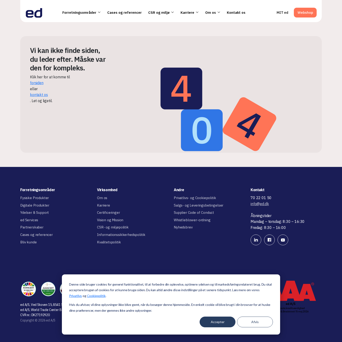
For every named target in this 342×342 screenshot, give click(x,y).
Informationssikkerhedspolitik (121, 234)
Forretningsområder (79, 12)
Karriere (187, 12)
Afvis (255, 322)
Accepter (218, 322)
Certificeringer (108, 212)
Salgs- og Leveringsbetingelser (198, 205)
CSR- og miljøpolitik (113, 227)
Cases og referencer (124, 12)
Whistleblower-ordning (192, 220)
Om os (210, 12)
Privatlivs (75, 296)
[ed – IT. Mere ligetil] (34, 12)
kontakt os (39, 94)
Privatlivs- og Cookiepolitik (195, 198)
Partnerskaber (32, 227)
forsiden (37, 82)
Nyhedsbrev (183, 227)
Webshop (305, 12)
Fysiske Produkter (34, 198)
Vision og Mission (110, 220)
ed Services (29, 220)
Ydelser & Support (34, 212)
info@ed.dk (260, 203)
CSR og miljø (159, 12)
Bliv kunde (28, 242)
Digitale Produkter (34, 205)
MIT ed (282, 12)
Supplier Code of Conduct (194, 212)
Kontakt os (236, 12)
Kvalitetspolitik (109, 242)
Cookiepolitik (96, 296)
